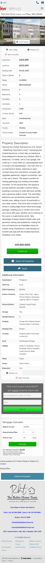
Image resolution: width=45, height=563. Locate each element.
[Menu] (41, 8)
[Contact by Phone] (37, 2)
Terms (4, 561)
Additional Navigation (23, 476)
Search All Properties (24, 261)
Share (24, 268)
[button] (2, 31)
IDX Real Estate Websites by (11, 558)
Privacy (10, 561)
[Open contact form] (42, 2)
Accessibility (37, 558)
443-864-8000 (22, 244)
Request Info (34, 50)
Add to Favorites (13, 54)
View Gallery (24, 42)
